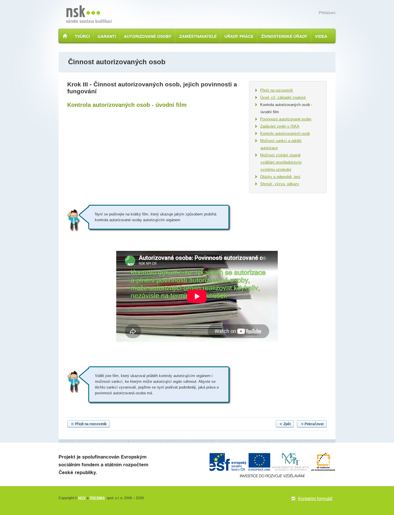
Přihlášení (327, 13)
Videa (321, 36)
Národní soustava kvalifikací (89, 14)
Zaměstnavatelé (198, 36)
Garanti (106, 36)
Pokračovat (314, 424)
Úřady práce (238, 36)
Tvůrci (82, 36)
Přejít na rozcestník (91, 424)
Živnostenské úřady (284, 36)
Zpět (287, 424)
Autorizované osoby (147, 36)
